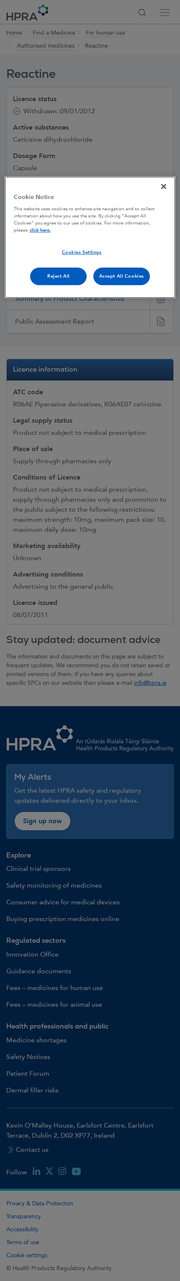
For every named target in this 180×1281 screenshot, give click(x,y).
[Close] (163, 186)
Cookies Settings (82, 252)
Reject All (58, 276)
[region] (90, 237)
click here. (40, 230)
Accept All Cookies (121, 276)
